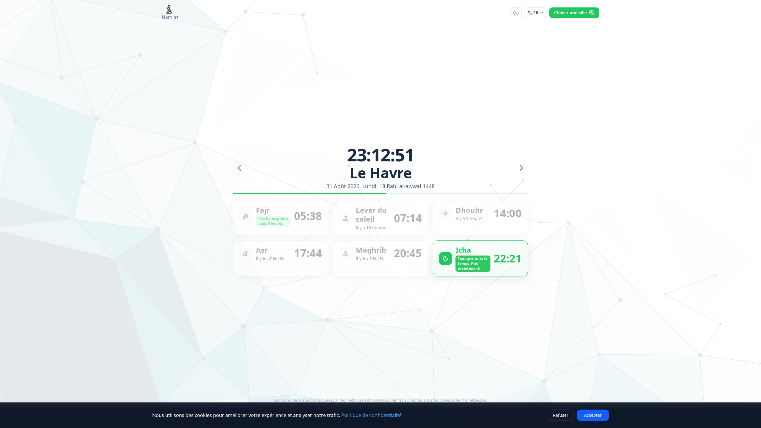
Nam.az (170, 17)
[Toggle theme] (516, 12)
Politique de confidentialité (371, 415)
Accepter (593, 415)
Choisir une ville (570, 12)
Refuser (560, 415)
